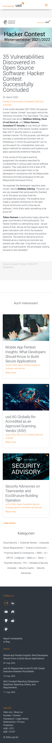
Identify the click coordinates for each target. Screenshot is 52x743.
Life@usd (19, 558)
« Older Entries (9, 523)
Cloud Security (10, 542)
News (20, 365)
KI (45, 553)
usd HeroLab (19, 368)
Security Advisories (22, 507)
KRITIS (9, 558)
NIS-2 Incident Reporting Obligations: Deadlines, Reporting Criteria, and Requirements (21, 684)
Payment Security (12, 563)
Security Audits (26, 568)
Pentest (23, 264)
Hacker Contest (10, 264)
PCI (24, 435)
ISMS (39, 553)
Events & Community (13, 101)
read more (10, 372)
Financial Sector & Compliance (19, 553)
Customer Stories (28, 542)
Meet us (31, 558)
